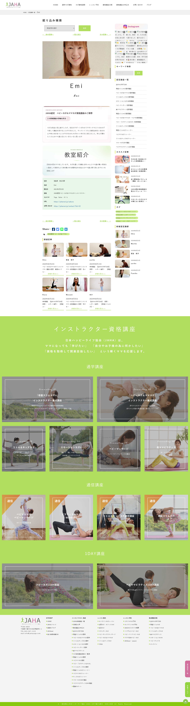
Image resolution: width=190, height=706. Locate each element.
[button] (185, 701)
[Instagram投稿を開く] (120, 46)
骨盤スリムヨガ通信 (79, 657)
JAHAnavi (50, 631)
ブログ (149, 5)
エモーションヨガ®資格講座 (125, 101)
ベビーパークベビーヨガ (132, 634)
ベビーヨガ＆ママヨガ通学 (81, 637)
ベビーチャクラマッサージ (107, 634)
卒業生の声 (76, 624)
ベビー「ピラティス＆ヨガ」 (82, 663)
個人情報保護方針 (53, 634)
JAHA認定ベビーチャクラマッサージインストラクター (128, 218)
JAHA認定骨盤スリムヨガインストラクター (126, 214)
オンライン (153, 644)
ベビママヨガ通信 (78, 660)
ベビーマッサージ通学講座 (124, 105)
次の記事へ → (105, 35)
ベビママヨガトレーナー (123, 134)
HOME (25, 12)
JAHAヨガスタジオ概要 (132, 628)
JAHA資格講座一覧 (79, 621)
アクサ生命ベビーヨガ (132, 637)
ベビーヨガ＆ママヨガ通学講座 (126, 93)
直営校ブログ (51, 628)
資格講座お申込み (122, 5)
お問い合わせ (138, 5)
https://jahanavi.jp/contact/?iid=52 (67, 206)
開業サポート (77, 686)
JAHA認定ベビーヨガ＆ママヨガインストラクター (59, 234)
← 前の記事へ (48, 35)
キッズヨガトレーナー (80, 677)
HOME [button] (55, 5)
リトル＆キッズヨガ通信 (81, 667)
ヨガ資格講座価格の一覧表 (81, 654)
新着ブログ (187, 689)
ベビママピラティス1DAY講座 (125, 147)
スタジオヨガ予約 (130, 621)
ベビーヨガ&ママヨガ (157, 628)
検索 (84, 28)
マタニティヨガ (104, 631)
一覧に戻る (77, 35)
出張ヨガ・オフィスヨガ (106, 624)
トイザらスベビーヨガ (132, 631)
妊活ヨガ (101, 628)
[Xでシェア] (57, 229)
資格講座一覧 (187, 669)
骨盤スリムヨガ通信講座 (123, 113)
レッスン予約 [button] (94, 5)
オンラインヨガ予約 (131, 624)
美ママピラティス (78, 651)
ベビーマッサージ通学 (80, 647)
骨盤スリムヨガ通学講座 (123, 89)
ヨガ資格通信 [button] (80, 5)
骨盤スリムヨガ (155, 624)
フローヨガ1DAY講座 (122, 143)
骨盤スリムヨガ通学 (79, 634)
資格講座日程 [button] (107, 5)
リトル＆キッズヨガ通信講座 (125, 126)
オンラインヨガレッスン (106, 621)
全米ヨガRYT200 (121, 84)
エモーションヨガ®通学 (80, 644)
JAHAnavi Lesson (131, 641)
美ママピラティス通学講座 (124, 109)
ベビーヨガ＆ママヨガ (106, 637)
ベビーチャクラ (155, 641)
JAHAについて (51, 624)
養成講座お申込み (78, 628)
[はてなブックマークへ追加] (66, 229)
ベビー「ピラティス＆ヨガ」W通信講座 (128, 122)
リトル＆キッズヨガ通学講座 (125, 97)
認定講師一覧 (31, 12)
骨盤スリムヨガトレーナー (124, 130)
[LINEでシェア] (62, 229)
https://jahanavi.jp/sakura (64, 202)
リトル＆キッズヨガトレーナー (126, 138)
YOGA (101, 644)
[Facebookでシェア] (53, 229)
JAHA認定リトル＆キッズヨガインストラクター (127, 221)
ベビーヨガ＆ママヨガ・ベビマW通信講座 (129, 118)
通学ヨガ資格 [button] (67, 5)
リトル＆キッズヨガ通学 (81, 641)
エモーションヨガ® (156, 637)
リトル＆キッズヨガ (105, 641)
